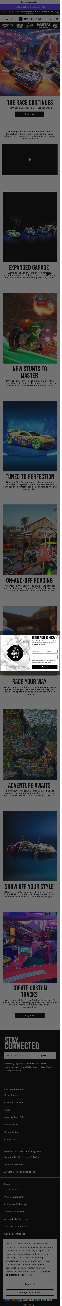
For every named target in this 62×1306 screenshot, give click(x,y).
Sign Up (44, 667)
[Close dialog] (57, 637)
